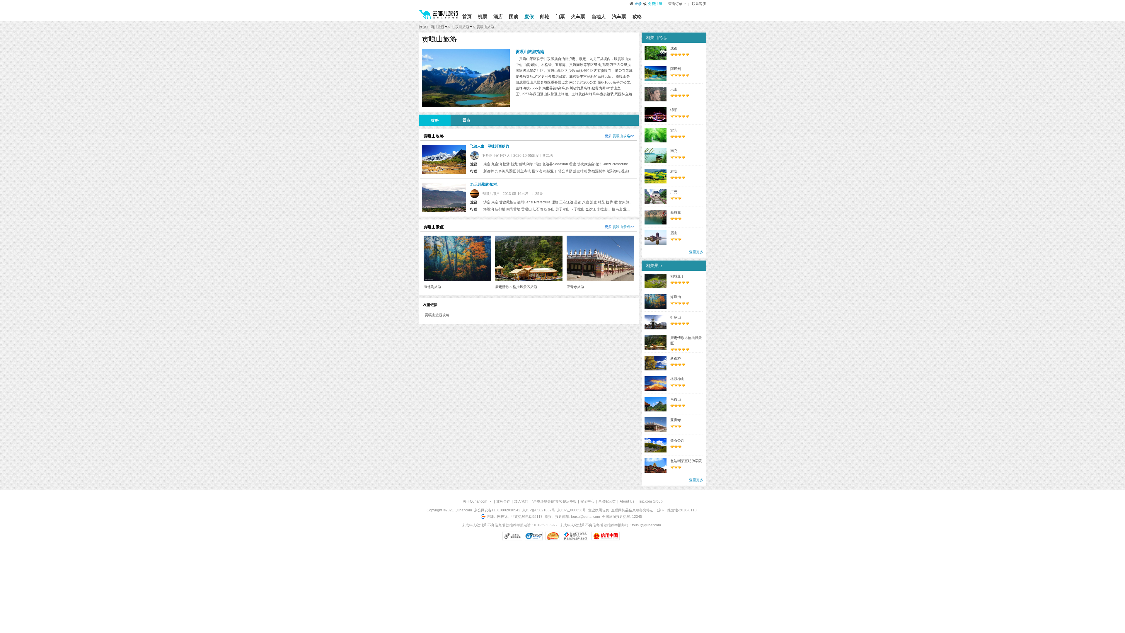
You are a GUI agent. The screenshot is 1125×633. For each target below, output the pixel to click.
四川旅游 (437, 27)
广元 (673, 192)
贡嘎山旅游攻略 (437, 315)
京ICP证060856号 (571, 510)
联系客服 (699, 4)
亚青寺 (675, 420)
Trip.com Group (650, 501)
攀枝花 (675, 212)
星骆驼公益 (607, 501)
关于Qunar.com (475, 501)
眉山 (673, 233)
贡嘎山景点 (621, 227)
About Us (627, 501)
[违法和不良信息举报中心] (575, 536)
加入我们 (521, 501)
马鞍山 (675, 399)
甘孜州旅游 (460, 27)
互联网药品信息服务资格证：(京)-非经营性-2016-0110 (654, 510)
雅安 (673, 171)
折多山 (675, 317)
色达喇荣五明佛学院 (686, 461)
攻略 (435, 120)
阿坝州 (675, 69)
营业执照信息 (598, 510)
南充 (673, 151)
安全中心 (587, 501)
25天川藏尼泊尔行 (484, 184)
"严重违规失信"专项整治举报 (554, 501)
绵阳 (673, 110)
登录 (638, 4)
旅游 (422, 27)
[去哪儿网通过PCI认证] (553, 536)
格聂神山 (677, 379)
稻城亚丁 (677, 276)
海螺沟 (675, 297)
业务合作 (503, 501)
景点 (466, 120)
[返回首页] (439, 12)
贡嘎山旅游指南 (530, 51)
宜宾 (673, 130)
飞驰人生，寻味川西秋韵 (489, 146)
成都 (673, 48)
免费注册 (655, 4)
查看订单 (675, 4)
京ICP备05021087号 (538, 510)
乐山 (673, 89)
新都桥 (675, 358)
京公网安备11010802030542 (497, 510)
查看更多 (696, 252)
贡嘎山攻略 (621, 136)
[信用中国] (605, 536)
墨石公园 (677, 440)
